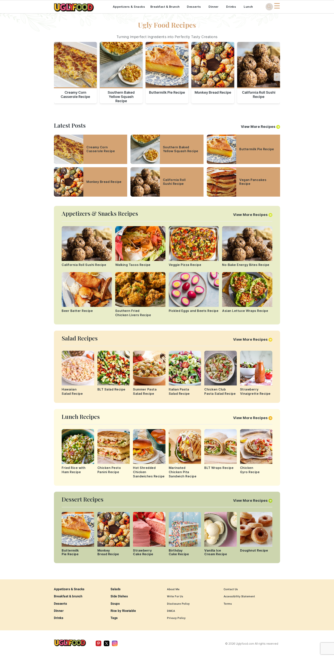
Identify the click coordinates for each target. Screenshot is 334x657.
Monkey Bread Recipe (213, 92)
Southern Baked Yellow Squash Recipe (121, 96)
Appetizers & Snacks (129, 6)
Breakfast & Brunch (165, 6)
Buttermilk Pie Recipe (167, 92)
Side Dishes (119, 596)
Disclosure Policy (178, 603)
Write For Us (175, 596)
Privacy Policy (176, 618)
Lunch (248, 6)
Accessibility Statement (239, 596)
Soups (115, 603)
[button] (277, 77)
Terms (228, 603)
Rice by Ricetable (123, 611)
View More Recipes (258, 127)
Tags (114, 618)
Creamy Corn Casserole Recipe (75, 94)
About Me (173, 589)
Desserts (194, 6)
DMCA (171, 610)
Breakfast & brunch (68, 596)
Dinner (213, 6)
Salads (116, 589)
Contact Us (231, 589)
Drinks (231, 6)
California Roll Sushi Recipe (258, 94)
